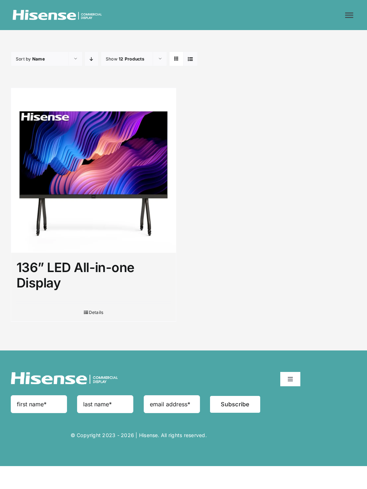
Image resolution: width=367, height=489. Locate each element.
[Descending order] (92, 59)
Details (96, 312)
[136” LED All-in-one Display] (93, 170)
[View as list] (190, 59)
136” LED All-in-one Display (75, 275)
